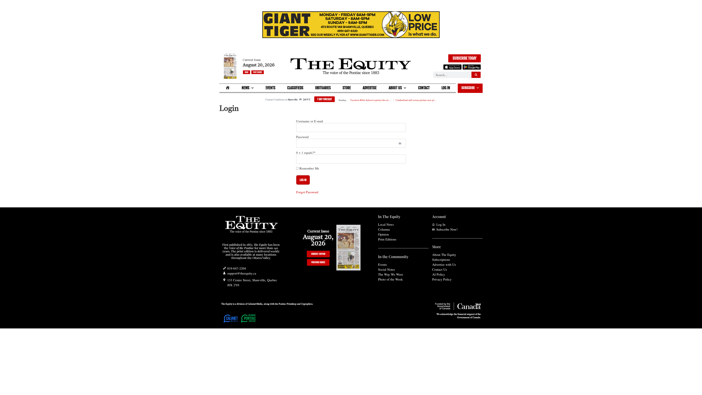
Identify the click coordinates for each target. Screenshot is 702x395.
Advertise (370, 88)
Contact (424, 88)
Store (347, 88)
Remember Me (309, 168)
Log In (445, 88)
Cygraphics (306, 304)
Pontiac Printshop (287, 304)
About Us (395, 88)
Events (270, 88)
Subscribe (468, 88)
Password (302, 137)
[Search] (476, 75)
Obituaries (323, 88)
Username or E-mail (309, 121)
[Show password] (400, 143)
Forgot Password (307, 192)
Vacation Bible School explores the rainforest (370, 100)
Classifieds (295, 88)
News (245, 88)
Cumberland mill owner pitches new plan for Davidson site (416, 100)
